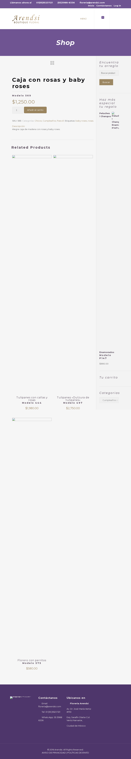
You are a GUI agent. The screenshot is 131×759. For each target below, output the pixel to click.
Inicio (91, 5)
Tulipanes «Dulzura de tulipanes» (73, 400)
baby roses (81, 120)
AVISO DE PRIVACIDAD (54, 752)
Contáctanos (104, 5)
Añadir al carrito (35, 110)
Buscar (106, 82)
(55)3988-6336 (66, 2)
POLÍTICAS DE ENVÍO (78, 752)
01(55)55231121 (44, 2)
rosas (90, 120)
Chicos (38, 120)
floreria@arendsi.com (92, 2)
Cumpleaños (49, 120)
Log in (117, 5)
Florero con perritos (32, 662)
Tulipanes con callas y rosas (32, 400)
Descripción (18, 126)
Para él (60, 120)
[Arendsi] (26, 18)
